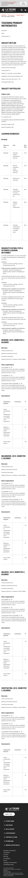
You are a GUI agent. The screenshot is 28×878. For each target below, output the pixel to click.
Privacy (5, 860)
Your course (11, 15)
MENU (25, 10)
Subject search (20, 15)
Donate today (8, 814)
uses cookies (11, 2)
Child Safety (6, 852)
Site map (5, 856)
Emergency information (9, 850)
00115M (11, 875)
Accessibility (6, 858)
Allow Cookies (23, 3)
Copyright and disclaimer (10, 862)
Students (3, 15)
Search (21, 10)
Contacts (5, 854)
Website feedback (7, 871)
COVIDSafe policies (8, 864)
